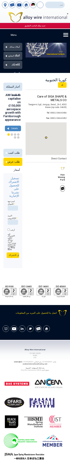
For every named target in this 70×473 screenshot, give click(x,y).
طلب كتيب (14, 152)
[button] (46, 137)
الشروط (28, 368)
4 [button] (8, 134)
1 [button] (18, 134)
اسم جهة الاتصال (11, 202)
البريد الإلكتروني (12, 217)
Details (11, 118)
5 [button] (18, 137)
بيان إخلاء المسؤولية (38, 368)
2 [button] (15, 134)
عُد (62, 85)
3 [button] (12, 134)
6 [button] (15, 137)
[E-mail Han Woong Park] (62, 191)
